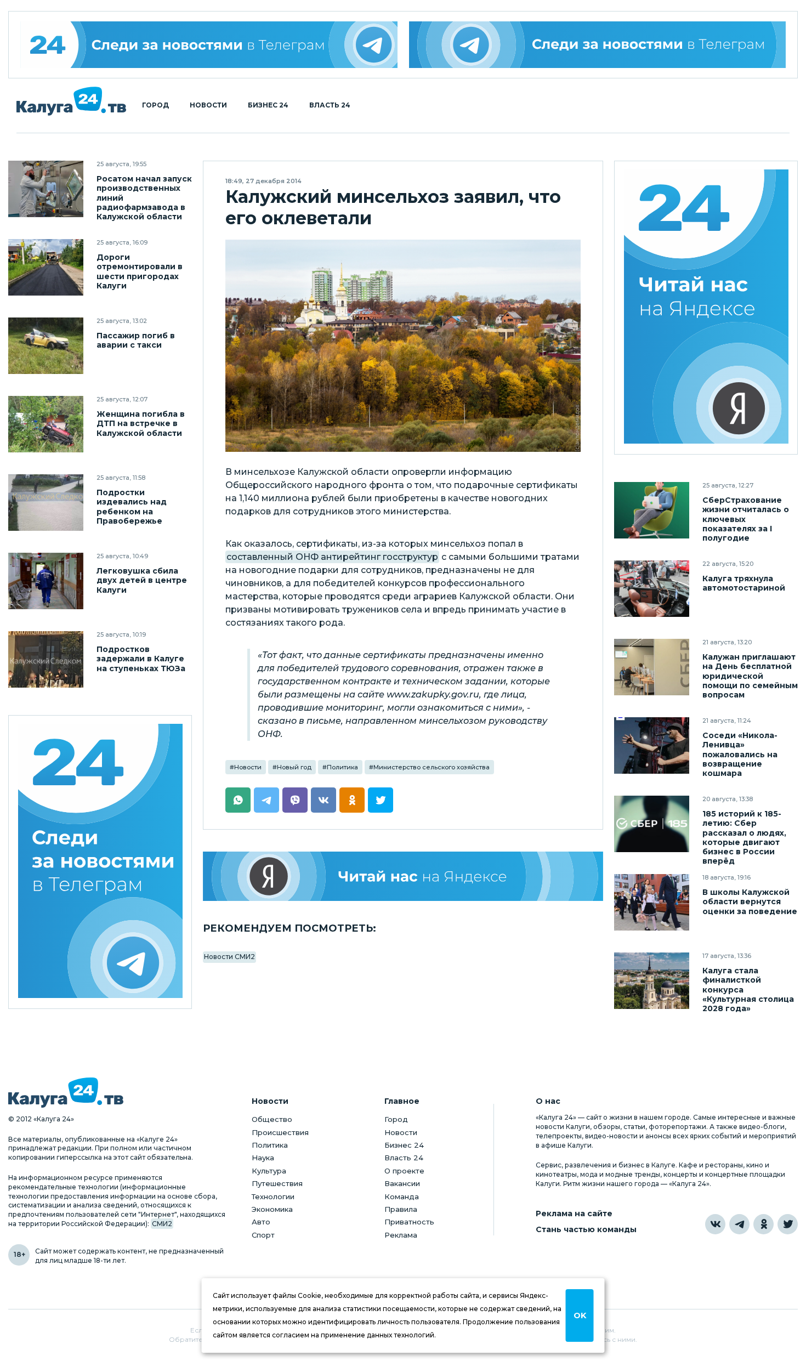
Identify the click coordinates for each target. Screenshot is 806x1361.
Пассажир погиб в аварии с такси (136, 340)
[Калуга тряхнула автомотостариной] (651, 588)
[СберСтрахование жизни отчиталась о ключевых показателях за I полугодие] (651, 510)
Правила (400, 1209)
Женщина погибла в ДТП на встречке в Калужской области (141, 424)
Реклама (400, 1234)
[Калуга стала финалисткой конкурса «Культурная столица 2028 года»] (651, 980)
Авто (261, 1221)
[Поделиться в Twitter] (380, 800)
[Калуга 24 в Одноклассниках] (763, 1224)
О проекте (404, 1170)
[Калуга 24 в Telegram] (739, 1224)
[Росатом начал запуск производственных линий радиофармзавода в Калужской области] (45, 189)
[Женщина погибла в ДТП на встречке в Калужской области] (45, 424)
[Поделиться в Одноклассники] (352, 800)
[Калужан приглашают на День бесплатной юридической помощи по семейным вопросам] (651, 667)
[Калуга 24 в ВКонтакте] (715, 1224)
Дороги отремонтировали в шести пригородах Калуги (140, 271)
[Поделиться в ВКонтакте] (323, 800)
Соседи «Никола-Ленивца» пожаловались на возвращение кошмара (739, 754)
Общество (272, 1119)
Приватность (409, 1221)
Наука (263, 1157)
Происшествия (280, 1132)
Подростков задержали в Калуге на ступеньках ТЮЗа (141, 659)
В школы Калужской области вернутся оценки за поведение (749, 902)
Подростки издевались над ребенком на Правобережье (132, 506)
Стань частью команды (586, 1229)
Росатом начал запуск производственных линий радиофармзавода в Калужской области (144, 197)
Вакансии (402, 1183)
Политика (342, 767)
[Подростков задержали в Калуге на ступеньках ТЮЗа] (45, 659)
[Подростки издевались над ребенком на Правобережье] (45, 502)
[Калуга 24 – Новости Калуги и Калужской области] (71, 101)
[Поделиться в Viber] (295, 800)
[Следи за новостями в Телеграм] (597, 44)
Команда (401, 1196)
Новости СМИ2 (229, 956)
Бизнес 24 (268, 105)
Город (155, 105)
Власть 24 (329, 105)
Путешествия (277, 1183)
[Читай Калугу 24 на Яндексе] (706, 307)
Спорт (263, 1234)
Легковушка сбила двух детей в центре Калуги (142, 580)
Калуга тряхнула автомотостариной (743, 583)
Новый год (294, 767)
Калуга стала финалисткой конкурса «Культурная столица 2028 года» (748, 989)
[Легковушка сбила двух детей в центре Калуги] (45, 581)
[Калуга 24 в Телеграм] (209, 44)
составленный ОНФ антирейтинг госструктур (332, 557)
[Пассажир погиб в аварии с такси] (45, 345)
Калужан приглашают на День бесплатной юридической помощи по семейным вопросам (750, 676)
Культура (269, 1170)
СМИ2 (162, 1224)
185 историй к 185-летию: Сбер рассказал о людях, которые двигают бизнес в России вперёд (744, 837)
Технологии (273, 1196)
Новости (208, 105)
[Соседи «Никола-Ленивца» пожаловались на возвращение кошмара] (651, 745)
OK (580, 1315)
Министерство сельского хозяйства (431, 767)
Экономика (272, 1209)
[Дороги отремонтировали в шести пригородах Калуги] (45, 267)
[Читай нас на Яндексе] (403, 876)
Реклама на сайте (574, 1213)
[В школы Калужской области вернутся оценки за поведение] (651, 902)
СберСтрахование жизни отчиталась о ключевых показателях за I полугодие (745, 519)
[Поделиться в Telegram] (266, 800)
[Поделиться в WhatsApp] (237, 800)
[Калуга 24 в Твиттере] (787, 1224)
